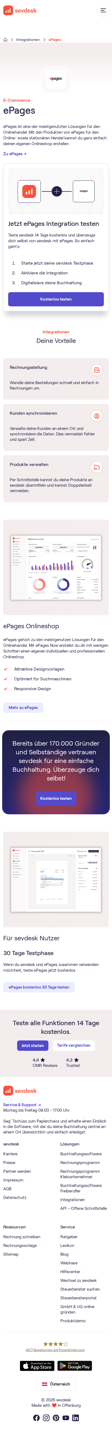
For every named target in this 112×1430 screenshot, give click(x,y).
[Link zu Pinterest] (56, 1418)
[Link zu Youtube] (66, 1418)
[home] (20, 10)
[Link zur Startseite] (20, 1091)
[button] (103, 10)
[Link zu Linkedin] (75, 1418)
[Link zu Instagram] (46, 1418)
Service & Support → (22, 1105)
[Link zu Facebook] (36, 1418)
